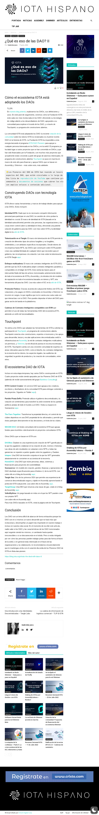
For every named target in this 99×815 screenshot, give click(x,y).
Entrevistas (76, 20)
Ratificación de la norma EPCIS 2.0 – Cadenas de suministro (54, 744)
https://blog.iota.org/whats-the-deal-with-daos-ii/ (23, 556)
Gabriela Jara (12, 45)
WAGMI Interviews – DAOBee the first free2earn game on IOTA (80, 259)
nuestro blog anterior (18, 112)
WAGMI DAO (10, 427)
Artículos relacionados (15, 653)
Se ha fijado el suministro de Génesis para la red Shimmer (54, 675)
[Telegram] (28, 629)
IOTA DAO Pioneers (37, 143)
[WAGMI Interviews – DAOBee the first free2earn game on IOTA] (80, 246)
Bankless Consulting (48, 380)
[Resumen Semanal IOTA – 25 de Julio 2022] (54, 687)
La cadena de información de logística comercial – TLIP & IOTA (50, 612)
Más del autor (34, 653)
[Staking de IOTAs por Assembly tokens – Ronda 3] (34, 687)
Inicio (6, 32)
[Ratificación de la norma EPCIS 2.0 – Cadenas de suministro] (54, 734)
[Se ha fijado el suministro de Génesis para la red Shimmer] (54, 664)
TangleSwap (10, 487)
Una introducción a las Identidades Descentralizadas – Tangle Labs (18, 612)
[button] (91, 21)
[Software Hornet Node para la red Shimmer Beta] (14, 709)
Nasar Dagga (20, 580)
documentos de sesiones (31, 181)
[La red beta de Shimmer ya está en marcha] (34, 709)
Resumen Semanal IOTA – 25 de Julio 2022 (84, 160)
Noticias (27, 20)
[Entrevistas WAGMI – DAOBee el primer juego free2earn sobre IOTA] (80, 276)
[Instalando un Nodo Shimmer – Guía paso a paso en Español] (14, 664)
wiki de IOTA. (19, 232)
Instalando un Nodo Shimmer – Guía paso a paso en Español (13, 675)
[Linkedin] (24, 629)
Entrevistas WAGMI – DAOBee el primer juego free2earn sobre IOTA (78, 288)
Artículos (62, 20)
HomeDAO (9, 462)
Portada (16, 20)
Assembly (39, 20)
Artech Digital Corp (25, 813)
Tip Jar (15, 26)
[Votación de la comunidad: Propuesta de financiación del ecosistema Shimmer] (54, 709)
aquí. (19, 257)
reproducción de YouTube (32, 178)
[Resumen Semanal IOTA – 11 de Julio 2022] (34, 734)
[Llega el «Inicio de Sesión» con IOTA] (14, 687)
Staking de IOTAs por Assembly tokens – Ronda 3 (32, 697)
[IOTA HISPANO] (49, 9)
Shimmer (50, 20)
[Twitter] (32, 629)
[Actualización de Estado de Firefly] (34, 664)
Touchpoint (37, 159)
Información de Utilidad (80, 813)
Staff (61, 813)
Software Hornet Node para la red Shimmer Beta (13, 719)
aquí (33, 392)
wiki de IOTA (56, 282)
